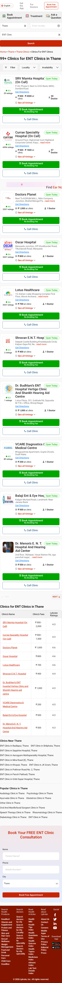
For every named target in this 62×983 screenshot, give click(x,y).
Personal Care (5, 956)
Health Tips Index (31, 927)
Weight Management (7, 945)
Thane (11, 51)
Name (5, 849)
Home (3, 51)
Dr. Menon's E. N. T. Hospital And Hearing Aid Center (30, 547)
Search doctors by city (19, 919)
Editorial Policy (44, 948)
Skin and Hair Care (5, 934)
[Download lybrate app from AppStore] (56, 948)
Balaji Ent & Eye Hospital (32, 496)
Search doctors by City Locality (19, 929)
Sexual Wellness (5, 940)
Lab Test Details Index (32, 970)
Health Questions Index (33, 935)
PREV (6, 597)
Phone (5, 863)
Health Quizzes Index (32, 943)
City (4, 877)
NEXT (55, 597)
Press (43, 953)
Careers (44, 928)
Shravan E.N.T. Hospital (31, 338)
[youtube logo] (55, 929)
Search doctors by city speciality (20, 950)
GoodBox (5, 964)
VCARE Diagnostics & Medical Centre (30, 446)
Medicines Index (33, 958)
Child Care (5, 961)
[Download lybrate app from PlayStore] (56, 944)
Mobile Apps (44, 932)
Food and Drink (5, 951)
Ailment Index (31, 963)
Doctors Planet (25, 194)
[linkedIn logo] (55, 924)
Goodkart (5, 919)
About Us (45, 919)
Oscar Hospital (25, 242)
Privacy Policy (44, 943)
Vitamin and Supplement (6, 923)
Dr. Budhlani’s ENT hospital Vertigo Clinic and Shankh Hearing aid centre (32, 391)
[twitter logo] (55, 920)
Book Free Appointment (51, 5)
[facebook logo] (55, 916)
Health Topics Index (31, 951)
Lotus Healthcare (27, 290)
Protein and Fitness (6, 929)
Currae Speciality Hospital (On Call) (27, 134)
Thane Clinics (22, 51)
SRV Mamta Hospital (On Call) (30, 80)
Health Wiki (31, 920)
